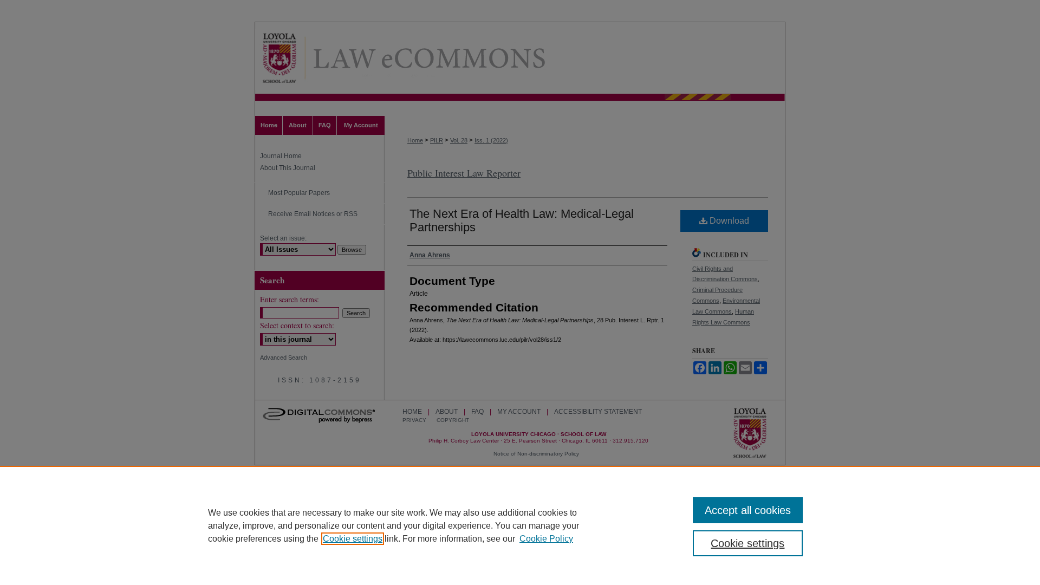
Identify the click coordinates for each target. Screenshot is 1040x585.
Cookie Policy (546, 538)
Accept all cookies (748, 510)
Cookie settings (352, 538)
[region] (520, 525)
